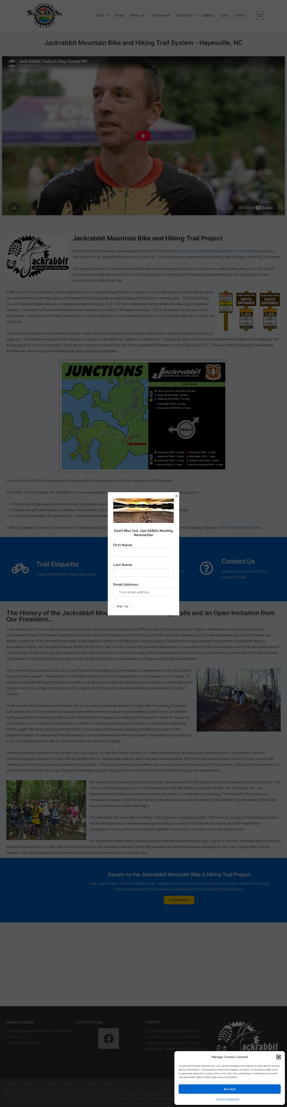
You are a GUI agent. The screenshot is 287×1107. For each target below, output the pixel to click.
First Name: (123, 545)
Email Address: (126, 585)
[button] (278, 1057)
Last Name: (123, 565)
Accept (230, 1089)
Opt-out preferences (227, 1099)
